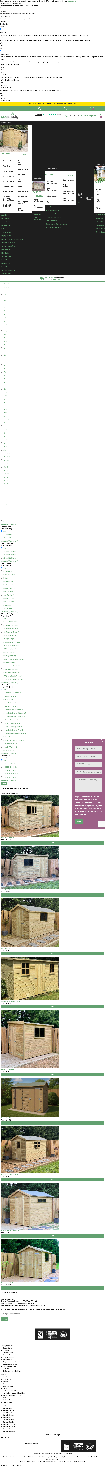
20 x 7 (5, 382)
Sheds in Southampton (10, 1429)
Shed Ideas (34, 113)
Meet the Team (8, 1386)
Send (79, 822)
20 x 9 (5, 450)
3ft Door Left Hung (10, 635)
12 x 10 (6, 457)
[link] (91, 108)
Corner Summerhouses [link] (54, 217)
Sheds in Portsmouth (10, 1424)
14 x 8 (5, 396)
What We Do (49, 113)
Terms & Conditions (9, 1391)
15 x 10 (6, 467)
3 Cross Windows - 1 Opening (13, 740)
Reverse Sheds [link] (8, 176)
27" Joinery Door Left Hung (12, 676)
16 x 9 (5, 436)
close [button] (4, 783)
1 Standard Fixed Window (12, 693)
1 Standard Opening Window (13, 710)
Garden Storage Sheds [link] (21, 162)
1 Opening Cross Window (12, 720)
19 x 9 (5, 446)
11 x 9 (6, 419)
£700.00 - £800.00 (9, 764)
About (42, 113)
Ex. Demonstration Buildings (12, 1371)
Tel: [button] (7, 1303)
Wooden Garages (8, 1357)
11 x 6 (6, 318)
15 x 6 (5, 331)
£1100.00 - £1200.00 (10, 774)
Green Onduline (9, 591)
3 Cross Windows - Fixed (11, 737)
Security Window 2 (10, 743)
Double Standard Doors (11, 642)
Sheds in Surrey (8, 1417)
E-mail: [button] (25, 1303)
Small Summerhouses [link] (69, 199)
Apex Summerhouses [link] (52, 189)
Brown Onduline (9, 588)
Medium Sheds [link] (23, 191)
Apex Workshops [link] (38, 200)
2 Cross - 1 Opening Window (13, 723)
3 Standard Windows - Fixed (13, 730)
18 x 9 (5, 443)
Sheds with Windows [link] (7, 206)
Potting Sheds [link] (8, 181)
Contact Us (91, 113)
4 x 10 (5, 504)
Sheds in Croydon (8, 1422)
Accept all (3, 3)
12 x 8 (6, 389)
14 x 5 (5, 294)
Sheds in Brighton (8, 1419)
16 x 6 (5, 335)
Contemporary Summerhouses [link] (69, 192)
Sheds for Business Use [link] (99, 192)
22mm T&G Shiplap (10, 558)
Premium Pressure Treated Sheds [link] (8, 198)
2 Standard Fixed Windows (12, 703)
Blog (4, 1397)
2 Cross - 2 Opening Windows (13, 727)
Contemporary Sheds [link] (23, 202)
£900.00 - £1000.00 (10, 767)
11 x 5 (6, 284)
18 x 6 (5, 341)
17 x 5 (5, 304)
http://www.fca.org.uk (78, 1461)
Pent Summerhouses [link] (52, 196)
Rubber (6, 578)
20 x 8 (5, 416)
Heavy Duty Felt (9, 574)
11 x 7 (6, 351)
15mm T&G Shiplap (10, 554)
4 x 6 (5, 491)
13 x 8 (5, 392)
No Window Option (10, 750)
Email (79, 756)
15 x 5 (5, 297)
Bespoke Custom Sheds (11, 1362)
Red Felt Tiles (8, 605)
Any (4, 531)
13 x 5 (5, 290)
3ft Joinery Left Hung (11, 632)
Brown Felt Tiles (9, 598)
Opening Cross (8, 699)
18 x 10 (6, 477)
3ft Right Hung (8, 639)
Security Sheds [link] (21, 180)
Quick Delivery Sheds (10, 1366)
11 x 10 (6, 453)
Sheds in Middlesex (9, 1431)
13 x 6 (5, 324)
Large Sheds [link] (23, 196)
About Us (6, 1377)
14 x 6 (5, 328)
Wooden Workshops (38, 178)
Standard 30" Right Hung (12, 673)
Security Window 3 (10, 747)
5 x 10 (5, 521)
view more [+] (5, 524)
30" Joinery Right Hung (11, 649)
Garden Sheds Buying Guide (12, 1395)
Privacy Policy (7, 1402)
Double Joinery (8, 652)
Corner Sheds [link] (8, 171)
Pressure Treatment (10, 1384)
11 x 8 (6, 385)
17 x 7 (5, 372)
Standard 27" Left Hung (11, 625)
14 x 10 (6, 463)
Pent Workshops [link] (38, 207)
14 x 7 (5, 362)
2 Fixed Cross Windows (11, 706)
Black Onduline (8, 581)
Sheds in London (8, 1410)
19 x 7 (5, 379)
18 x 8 (5, 409)
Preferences (11, 3)
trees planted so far (31, 1443)
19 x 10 (6, 480)
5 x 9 (5, 518)
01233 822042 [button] (85, 116)
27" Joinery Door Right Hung (13, 679)
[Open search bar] (39, 108)
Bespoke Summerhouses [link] (52, 182)
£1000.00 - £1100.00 (10, 770)
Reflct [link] (56, 1435)
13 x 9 (5, 426)
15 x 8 (5, 399)
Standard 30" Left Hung (11, 669)
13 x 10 (6, 460)
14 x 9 (5, 430)
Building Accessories (10, 1364)
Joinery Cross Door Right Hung (14, 666)
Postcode (80, 764)
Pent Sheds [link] (7, 166)
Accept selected (5, 100)
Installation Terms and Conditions (14, 1393)
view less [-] (14, 524)
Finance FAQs (80, 201)
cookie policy (71, 1)
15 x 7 (5, 365)
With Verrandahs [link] (67, 186)
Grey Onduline (8, 595)
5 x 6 (5, 508)
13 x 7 (5, 358)
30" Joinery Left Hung (11, 645)
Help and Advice (60, 113)
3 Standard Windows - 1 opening (14, 733)
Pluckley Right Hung (10, 662)
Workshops (6, 1350)
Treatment (6, 1369)
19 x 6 (5, 345)
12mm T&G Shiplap (10, 551)
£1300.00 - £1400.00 (10, 777)
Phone (79, 772)
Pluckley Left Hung (10, 656)
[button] (65, 108)
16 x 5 (5, 301)
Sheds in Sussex (8, 1415)
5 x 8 (5, 514)
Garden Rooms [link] (21, 209)
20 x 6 (5, 348)
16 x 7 (5, 368)
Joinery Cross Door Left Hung (13, 659)
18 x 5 (5, 307)
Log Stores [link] (98, 200)
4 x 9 (5, 501)
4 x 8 (5, 497)
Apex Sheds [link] (7, 161)
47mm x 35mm (9, 534)
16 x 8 (5, 402)
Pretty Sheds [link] (23, 169)
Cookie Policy (7, 1400)
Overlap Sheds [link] (8, 186)
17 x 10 (6, 474)
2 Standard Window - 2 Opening (14, 716)
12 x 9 (6, 423)
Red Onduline (8, 585)
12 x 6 (6, 321)
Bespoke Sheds (89, 198)
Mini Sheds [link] (22, 174)
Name (78, 748)
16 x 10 (6, 470)
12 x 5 (6, 287)
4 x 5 (5, 487)
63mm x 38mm (9, 538)
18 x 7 (5, 375)
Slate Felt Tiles (8, 608)
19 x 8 (5, 413)
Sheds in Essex (8, 1413)
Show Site (82, 113)
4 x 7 (5, 494)
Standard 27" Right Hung (12, 622)
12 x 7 (6, 355)
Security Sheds (8, 1355)
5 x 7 (5, 511)
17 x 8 (5, 406)
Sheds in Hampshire (9, 1426)
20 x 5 (5, 314)
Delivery (99, 113)
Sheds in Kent (7, 1408)
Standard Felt (8, 571)
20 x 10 (6, 484)
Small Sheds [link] (22, 186)
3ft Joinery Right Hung (11, 628)
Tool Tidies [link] (98, 207)
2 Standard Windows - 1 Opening (14, 713)
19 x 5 (5, 311)
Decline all (18, 3)
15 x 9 (5, 433)
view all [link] (26, 154)
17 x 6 (5, 338)
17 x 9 (5, 440)
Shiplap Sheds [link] (8, 192)
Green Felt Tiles (9, 602)
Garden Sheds (6, 123)
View (52, 842)
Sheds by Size (7, 1359)
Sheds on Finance (80, 195)
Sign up (4, 1319)
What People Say (72, 113)
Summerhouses (51, 169)
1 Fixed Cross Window (11, 696)
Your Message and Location (86, 779)
